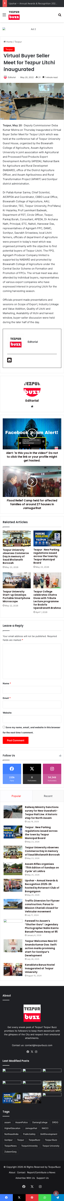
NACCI (45, 1128)
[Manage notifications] (56, 1193)
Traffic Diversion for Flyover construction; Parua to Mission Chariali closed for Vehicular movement (42, 906)
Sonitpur (8, 1140)
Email (7, 698)
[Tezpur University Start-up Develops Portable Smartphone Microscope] (17, 580)
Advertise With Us (25, 1178)
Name (7, 683)
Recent (48, 796)
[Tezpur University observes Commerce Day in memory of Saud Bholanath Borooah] (17, 538)
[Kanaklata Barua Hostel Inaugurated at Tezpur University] (13, 969)
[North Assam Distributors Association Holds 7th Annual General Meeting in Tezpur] (32, 1086)
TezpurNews (10, 1145)
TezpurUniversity (29, 1145)
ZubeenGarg (10, 1151)
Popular (16, 796)
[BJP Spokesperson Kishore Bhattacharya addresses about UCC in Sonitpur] (32, 1074)
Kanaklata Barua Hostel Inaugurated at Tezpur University (40, 968)
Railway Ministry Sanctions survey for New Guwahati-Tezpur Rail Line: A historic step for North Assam (42, 812)
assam (7, 1122)
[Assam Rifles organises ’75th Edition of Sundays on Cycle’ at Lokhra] (13, 868)
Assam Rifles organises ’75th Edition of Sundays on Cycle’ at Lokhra (42, 867)
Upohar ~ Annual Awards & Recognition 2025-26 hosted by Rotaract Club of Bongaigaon (42, 886)
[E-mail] (9, 361)
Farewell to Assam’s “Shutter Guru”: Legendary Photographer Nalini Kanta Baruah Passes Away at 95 (42, 926)
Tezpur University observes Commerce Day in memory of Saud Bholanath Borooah (16, 556)
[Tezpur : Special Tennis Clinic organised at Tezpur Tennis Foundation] (12, 1074)
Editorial (12, 77)
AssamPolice (21, 1122)
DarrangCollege (39, 1122)
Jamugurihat (31, 1128)
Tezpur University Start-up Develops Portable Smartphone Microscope (16, 596)
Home (9, 41)
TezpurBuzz (34, 1140)
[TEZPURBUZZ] (14, 14)
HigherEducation (12, 1128)
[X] (32, 1052)
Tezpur (18, 41)
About (12, 1172)
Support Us (43, 1178)
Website (7, 712)
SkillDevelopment (48, 1134)
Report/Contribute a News (41, 1172)
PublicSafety (29, 1134)
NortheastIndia (11, 1134)
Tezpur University (50, 1145)
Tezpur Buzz (51, 1140)
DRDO (55, 1122)
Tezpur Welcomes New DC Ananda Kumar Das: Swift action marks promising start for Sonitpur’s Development (41, 948)
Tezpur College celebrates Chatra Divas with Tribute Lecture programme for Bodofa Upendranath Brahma (47, 600)
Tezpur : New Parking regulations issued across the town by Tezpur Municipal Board (46, 556)
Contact (21, 1172)
